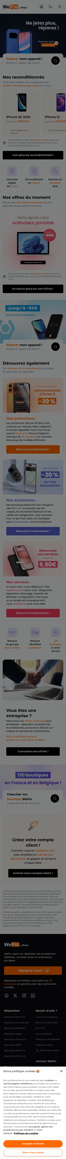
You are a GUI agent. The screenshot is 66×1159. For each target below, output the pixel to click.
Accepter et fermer (33, 1143)
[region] (33, 1113)
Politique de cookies (26, 1133)
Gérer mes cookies (33, 1152)
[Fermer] (61, 1071)
